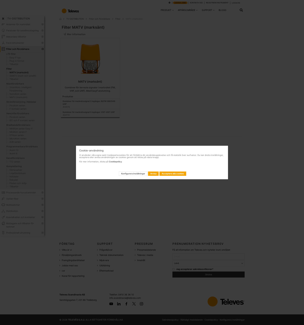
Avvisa (153, 173)
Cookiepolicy (115, 161)
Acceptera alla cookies (173, 173)
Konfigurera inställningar (133, 173)
